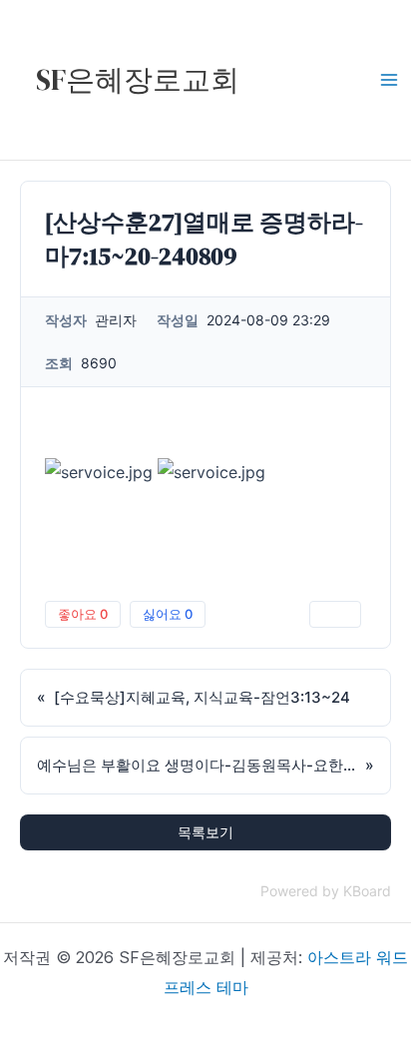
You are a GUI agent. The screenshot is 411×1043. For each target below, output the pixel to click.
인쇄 (335, 614)
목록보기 (205, 831)
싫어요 (168, 614)
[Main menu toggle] (389, 80)
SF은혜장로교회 (137, 80)
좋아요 (83, 614)
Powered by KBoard (325, 890)
